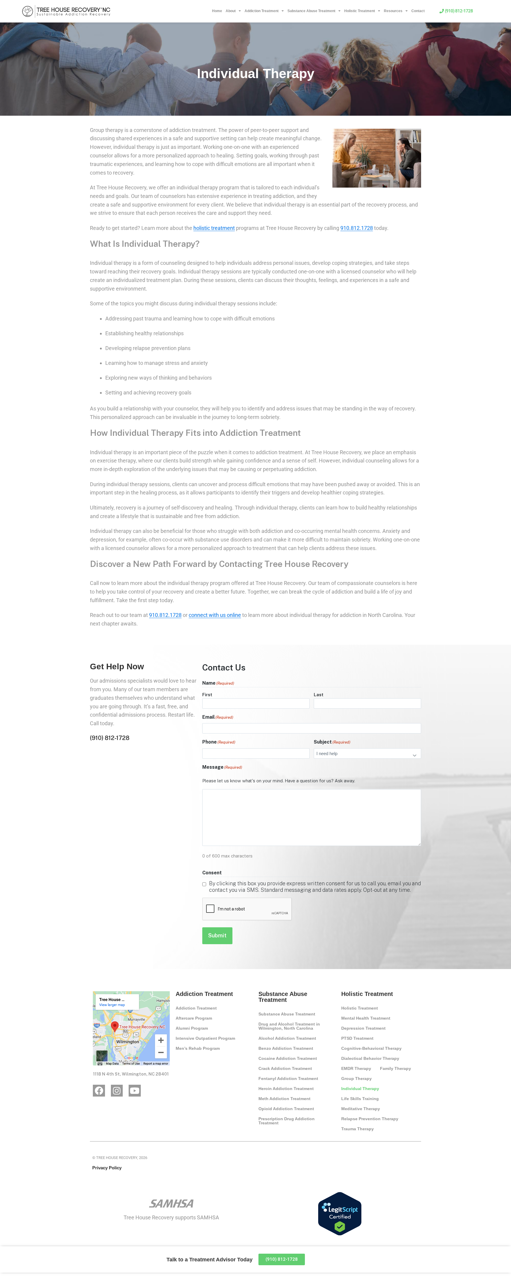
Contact (418, 11)
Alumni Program (192, 1028)
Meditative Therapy (360, 1108)
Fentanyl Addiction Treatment (288, 1078)
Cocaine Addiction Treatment (287, 1058)
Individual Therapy (360, 1088)
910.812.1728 (356, 228)
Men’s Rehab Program (198, 1048)
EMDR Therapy (356, 1068)
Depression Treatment (363, 1028)
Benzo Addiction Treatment (285, 1048)
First (207, 694)
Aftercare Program (194, 1018)
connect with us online (215, 615)
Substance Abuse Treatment (311, 11)
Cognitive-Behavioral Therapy (371, 1048)
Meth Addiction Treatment (284, 1098)
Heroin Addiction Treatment (286, 1088)
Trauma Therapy (357, 1128)
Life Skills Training (360, 1098)
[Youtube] (135, 1091)
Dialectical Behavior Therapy (370, 1058)
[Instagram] (117, 1091)
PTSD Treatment (357, 1038)
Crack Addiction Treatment (285, 1068)
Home (217, 11)
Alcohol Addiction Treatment (287, 1038)
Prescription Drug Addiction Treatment (286, 1120)
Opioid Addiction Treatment (286, 1108)
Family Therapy (395, 1068)
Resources (393, 11)
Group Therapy (356, 1078)
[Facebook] (99, 1091)
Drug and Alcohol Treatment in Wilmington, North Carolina (289, 1026)
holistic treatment (214, 228)
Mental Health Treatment (365, 1018)
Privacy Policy (107, 1167)
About (231, 11)
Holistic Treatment (359, 11)
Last (319, 694)
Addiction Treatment (262, 11)
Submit (217, 935)
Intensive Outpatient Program (205, 1038)
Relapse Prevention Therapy (369, 1118)
